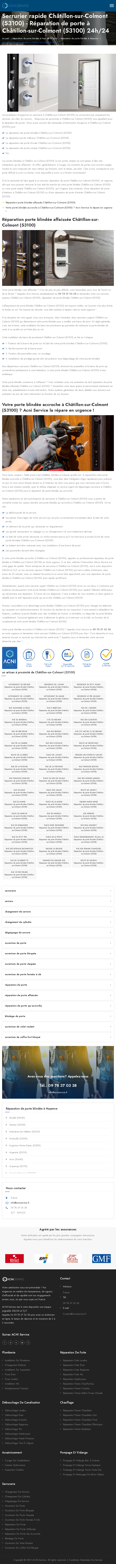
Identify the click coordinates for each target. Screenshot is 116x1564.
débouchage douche (16, 1419)
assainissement (12, 1453)
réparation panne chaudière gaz (80, 1415)
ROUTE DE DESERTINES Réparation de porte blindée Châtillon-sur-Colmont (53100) (89, 745)
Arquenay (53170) (18, 1166)
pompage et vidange (74, 1453)
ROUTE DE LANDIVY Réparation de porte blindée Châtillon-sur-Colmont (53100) (89, 792)
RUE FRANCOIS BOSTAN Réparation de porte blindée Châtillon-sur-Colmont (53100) (89, 769)
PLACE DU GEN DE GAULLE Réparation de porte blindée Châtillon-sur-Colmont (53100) (54, 781)
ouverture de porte (15, 943)
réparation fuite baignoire (76, 1369)
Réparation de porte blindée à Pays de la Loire (35, 38)
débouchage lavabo (15, 1410)
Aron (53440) (16, 1159)
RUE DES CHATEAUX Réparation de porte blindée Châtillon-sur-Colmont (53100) (54, 745)
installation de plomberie (17, 1360)
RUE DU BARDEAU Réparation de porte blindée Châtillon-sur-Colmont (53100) (19, 722)
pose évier (10, 1374)
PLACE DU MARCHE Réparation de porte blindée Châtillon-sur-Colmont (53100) (19, 816)
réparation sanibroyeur (74, 1379)
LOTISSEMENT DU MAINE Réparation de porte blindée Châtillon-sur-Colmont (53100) (54, 699)
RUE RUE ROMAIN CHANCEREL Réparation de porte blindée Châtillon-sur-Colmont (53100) (89, 851)
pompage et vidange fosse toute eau (82, 1469)
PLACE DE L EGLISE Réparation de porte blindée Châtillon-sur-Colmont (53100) (54, 757)
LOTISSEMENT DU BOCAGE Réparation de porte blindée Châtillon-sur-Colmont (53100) (19, 687)
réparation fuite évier (74, 1365)
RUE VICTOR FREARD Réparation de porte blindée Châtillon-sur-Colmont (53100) (19, 875)
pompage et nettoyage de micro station (83, 1474)
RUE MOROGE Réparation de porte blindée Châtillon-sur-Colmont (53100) (89, 816)
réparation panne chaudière (77, 1410)
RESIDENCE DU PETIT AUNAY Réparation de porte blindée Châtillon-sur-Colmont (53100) (89, 687)
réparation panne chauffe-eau (78, 1383)
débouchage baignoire (16, 1424)
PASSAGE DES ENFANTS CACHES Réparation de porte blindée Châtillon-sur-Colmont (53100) (89, 757)
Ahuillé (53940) (17, 1117)
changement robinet (15, 1365)
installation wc (12, 1383)
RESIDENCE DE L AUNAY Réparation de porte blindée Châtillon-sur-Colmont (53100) (54, 687)
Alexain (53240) (17, 1124)
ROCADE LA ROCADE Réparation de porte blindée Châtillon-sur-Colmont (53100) (54, 851)
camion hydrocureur (15, 1465)
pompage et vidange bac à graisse (81, 1460)
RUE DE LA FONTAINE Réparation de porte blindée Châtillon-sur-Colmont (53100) (54, 769)
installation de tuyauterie (17, 1369)
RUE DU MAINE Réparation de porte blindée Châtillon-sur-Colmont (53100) (19, 804)
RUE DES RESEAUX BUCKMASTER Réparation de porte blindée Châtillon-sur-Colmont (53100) (19, 851)
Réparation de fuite (73, 1352)
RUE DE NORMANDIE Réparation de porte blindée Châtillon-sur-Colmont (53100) (19, 828)
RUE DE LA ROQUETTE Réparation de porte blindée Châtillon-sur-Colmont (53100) (19, 863)
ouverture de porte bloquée (20, 953)
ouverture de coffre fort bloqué (22, 1037)
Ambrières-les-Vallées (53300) (24, 1131)
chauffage (67, 1403)
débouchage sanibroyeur (18, 1433)
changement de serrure (18, 911)
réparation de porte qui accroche (23, 1005)
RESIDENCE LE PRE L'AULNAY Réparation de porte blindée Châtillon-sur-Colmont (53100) (89, 699)
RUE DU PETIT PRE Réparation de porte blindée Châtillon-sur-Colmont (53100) (19, 839)
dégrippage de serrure (17, 932)
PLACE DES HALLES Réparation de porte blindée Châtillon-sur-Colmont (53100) (54, 792)
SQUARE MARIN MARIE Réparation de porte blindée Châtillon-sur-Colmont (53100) (89, 804)
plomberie (8, 1352)
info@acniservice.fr (58, 1092)
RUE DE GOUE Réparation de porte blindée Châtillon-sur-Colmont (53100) (19, 792)
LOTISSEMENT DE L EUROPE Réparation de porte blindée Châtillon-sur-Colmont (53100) (19, 699)
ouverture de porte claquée (20, 964)
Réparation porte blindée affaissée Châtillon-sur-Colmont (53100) (40, 202)
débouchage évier (14, 1415)
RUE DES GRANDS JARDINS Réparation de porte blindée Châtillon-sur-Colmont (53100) (89, 781)
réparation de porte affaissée (21, 995)
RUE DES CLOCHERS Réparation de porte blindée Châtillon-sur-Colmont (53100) (89, 722)
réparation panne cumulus (76, 1388)
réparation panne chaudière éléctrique (82, 1424)
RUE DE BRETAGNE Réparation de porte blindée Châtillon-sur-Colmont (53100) (19, 734)
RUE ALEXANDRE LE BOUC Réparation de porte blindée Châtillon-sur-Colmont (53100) (19, 710)
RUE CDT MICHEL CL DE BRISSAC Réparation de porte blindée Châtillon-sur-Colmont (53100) (89, 734)
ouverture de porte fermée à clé (23, 974)
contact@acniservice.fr (75, 1314)
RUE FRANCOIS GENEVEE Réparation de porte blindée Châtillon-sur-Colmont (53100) (19, 781)
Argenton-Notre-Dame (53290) (25, 1145)
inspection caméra (14, 1469)
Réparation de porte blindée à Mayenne (79, 38)
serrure (9, 901)
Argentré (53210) (18, 1152)
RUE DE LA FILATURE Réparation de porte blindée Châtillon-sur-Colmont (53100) (19, 769)
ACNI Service (39, 1560)
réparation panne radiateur (77, 1429)
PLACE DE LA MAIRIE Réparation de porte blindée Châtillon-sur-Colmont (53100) (54, 804)
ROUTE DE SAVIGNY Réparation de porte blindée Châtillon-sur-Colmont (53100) (89, 863)
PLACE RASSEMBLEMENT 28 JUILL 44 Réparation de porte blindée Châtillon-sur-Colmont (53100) (89, 839)
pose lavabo (11, 1379)
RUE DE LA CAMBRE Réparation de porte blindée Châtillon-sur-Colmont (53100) (19, 745)
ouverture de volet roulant (19, 1026)
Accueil (5, 38)
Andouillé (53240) (18, 1138)
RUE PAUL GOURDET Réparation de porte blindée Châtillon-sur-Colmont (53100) (89, 828)
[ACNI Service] (15, 5)
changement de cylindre (18, 922)
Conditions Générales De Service (85, 1560)
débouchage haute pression (19, 1438)
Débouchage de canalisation (21, 1403)
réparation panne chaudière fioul (80, 1419)
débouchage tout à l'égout (19, 1443)
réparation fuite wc (73, 1374)
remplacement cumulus (16, 1388)
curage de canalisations (17, 1460)
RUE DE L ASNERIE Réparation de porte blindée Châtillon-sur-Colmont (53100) (89, 710)
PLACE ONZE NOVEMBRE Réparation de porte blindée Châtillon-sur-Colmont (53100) (54, 828)
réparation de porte (16, 984)
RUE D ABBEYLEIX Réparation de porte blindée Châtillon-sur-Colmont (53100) (54, 710)
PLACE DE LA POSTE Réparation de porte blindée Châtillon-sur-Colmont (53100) (54, 839)
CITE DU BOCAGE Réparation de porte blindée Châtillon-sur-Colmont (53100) (54, 722)
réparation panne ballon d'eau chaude (83, 1393)
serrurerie (10, 890)
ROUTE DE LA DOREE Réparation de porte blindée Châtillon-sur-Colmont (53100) (19, 757)
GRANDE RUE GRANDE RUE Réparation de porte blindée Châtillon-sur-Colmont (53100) (54, 863)
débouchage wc (13, 1429)
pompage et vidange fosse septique (81, 1465)
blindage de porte (15, 1016)
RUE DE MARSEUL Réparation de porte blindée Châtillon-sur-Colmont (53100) (54, 816)
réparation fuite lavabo (75, 1360)
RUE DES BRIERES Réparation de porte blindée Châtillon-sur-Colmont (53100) (54, 734)
